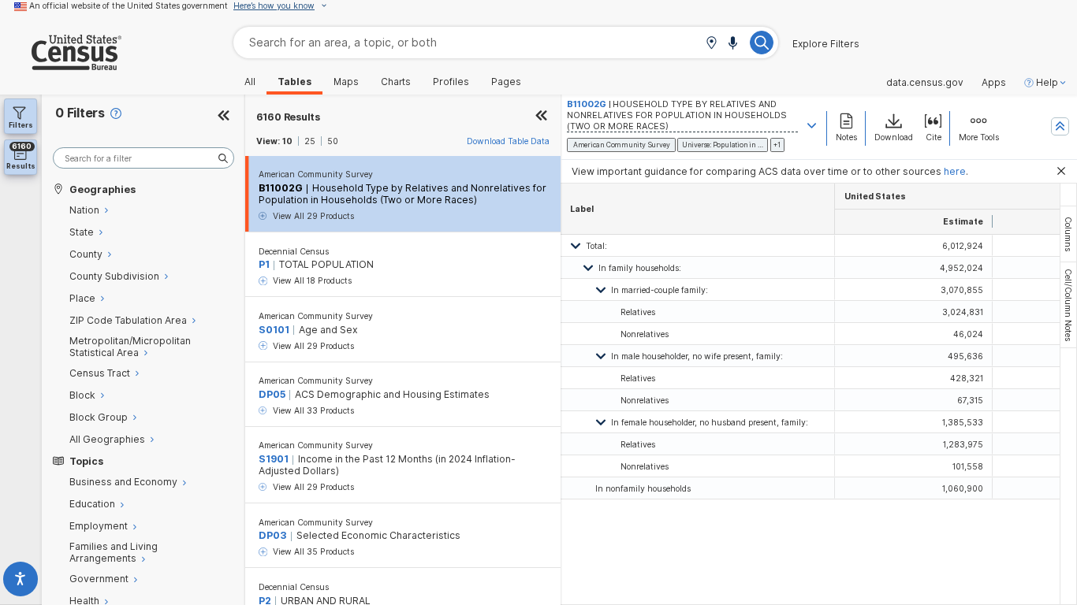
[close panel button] (541, 117)
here (955, 171)
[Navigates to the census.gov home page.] (60, 64)
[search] (143, 158)
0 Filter (80, 113)
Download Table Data (508, 141)
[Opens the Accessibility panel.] (21, 582)
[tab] (1068, 234)
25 (309, 141)
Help (1047, 82)
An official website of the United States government (128, 5)
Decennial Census (294, 251)
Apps (994, 82)
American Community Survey (316, 174)
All (249, 81)
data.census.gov (924, 82)
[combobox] (505, 42)
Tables (294, 81)
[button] (711, 43)
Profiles (451, 81)
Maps (346, 81)
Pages (506, 81)
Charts (396, 81)
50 (332, 141)
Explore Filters (825, 44)
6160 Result (288, 117)
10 (287, 141)
